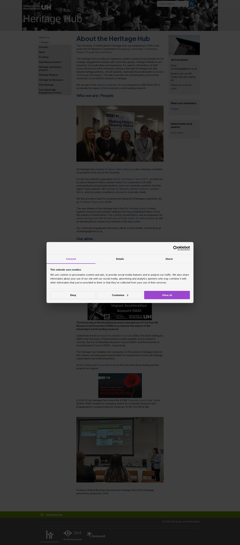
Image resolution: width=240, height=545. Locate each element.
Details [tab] (120, 258)
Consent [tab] (71, 258)
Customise (118, 295)
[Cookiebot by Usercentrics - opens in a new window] (175, 248)
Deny (73, 295)
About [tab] (169, 258)
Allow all (167, 295)
